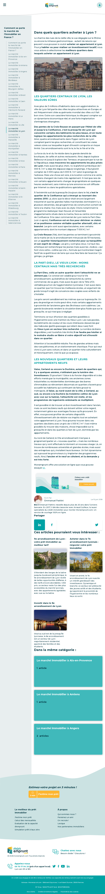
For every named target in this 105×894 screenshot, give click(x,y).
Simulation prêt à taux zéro (27, 830)
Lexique (61, 823)
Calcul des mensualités (25, 820)
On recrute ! (63, 820)
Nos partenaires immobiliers (71, 826)
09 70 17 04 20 (32, 866)
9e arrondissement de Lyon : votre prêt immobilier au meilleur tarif (50, 542)
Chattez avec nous (71, 850)
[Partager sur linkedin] (39, 524)
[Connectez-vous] (99, 5)
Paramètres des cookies (69, 892)
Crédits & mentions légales (48, 892)
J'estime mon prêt (23, 817)
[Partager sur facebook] (52, 524)
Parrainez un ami (65, 817)
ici (44, 468)
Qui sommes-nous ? (67, 814)
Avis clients (31, 892)
